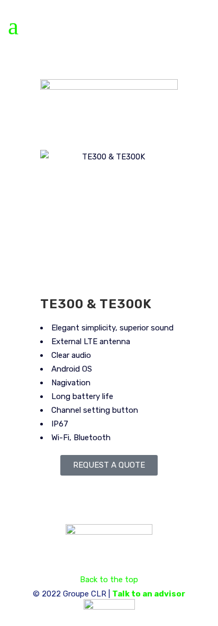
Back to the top (109, 579)
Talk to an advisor (148, 594)
